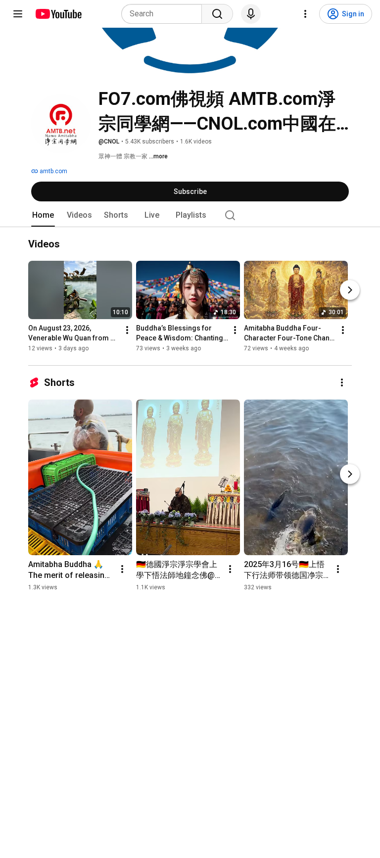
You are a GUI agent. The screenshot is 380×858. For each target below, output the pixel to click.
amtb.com (52, 171)
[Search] (217, 14)
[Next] (350, 290)
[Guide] (18, 14)
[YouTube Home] (58, 14)
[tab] (43, 215)
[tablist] (190, 215)
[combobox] (164, 14)
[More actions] (127, 330)
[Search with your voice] (251, 14)
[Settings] (305, 14)
